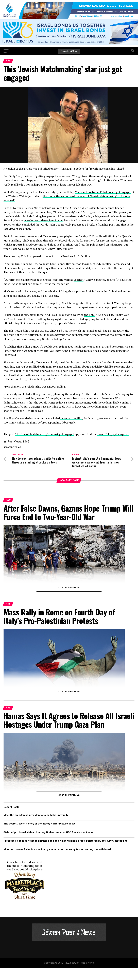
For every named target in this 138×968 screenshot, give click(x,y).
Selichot (78, 279)
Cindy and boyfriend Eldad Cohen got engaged (103, 192)
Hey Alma (60, 168)
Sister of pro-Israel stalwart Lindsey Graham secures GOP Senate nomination (49, 832)
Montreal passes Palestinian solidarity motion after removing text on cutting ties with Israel (57, 849)
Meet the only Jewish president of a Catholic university (36, 815)
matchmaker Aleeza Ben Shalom (43, 220)
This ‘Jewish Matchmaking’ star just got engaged (44, 434)
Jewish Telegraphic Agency (113, 434)
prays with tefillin (71, 418)
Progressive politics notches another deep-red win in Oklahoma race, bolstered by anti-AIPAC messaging (66, 840)
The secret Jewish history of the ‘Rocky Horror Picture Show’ (39, 823)
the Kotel (89, 315)
